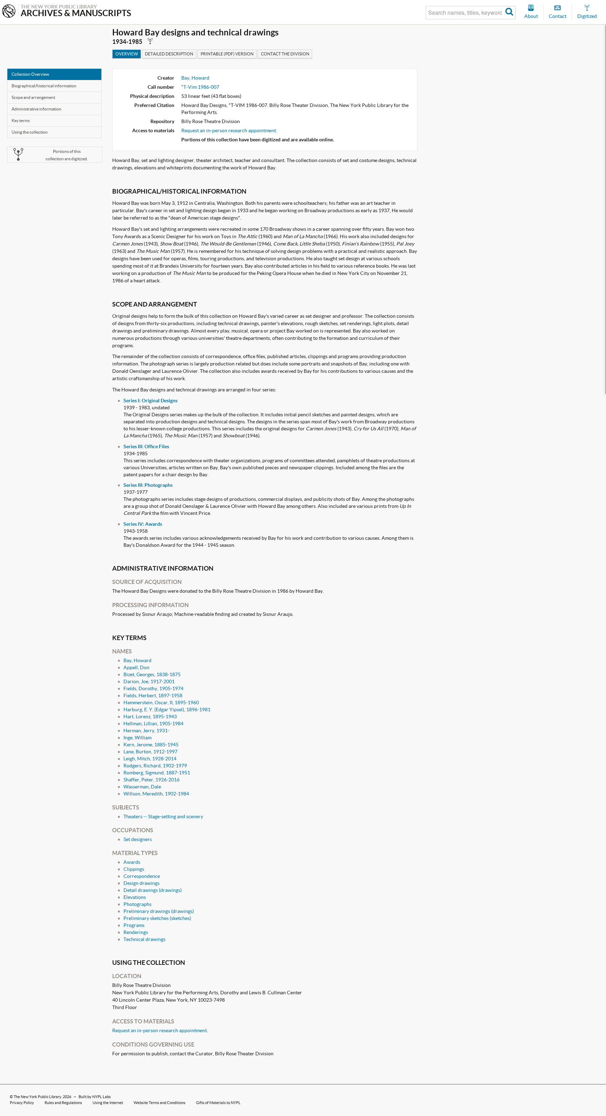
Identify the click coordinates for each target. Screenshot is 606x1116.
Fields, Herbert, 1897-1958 (152, 695)
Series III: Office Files (146, 446)
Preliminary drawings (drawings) (158, 911)
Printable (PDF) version (227, 54)
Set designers (137, 839)
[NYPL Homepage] (8, 11)
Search (509, 12)
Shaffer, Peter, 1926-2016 (151, 779)
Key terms (21, 120)
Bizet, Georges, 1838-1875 (152, 674)
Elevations (134, 897)
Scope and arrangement (33, 97)
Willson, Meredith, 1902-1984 (156, 793)
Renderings (135, 932)
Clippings (133, 869)
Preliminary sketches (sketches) (157, 918)
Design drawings (141, 883)
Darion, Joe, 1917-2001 (149, 681)
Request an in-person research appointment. (229, 130)
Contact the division (285, 54)
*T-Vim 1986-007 (200, 87)
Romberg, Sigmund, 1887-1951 (156, 772)
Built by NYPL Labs (95, 1097)
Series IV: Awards (142, 524)
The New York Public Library (37, 1097)
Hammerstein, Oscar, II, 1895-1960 (161, 702)
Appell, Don (136, 667)
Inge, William (137, 737)
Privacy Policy (22, 1103)
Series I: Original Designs (150, 400)
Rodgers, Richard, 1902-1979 (155, 765)
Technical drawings (144, 939)
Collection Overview (30, 74)
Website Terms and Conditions (160, 1103)
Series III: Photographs (148, 485)
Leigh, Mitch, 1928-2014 (149, 758)
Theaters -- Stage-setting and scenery (163, 816)
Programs (133, 925)
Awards (131, 862)
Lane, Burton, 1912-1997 (150, 751)
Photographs (137, 904)
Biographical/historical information (44, 85)
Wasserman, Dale (142, 786)
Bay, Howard (195, 78)
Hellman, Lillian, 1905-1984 (153, 723)
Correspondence (141, 876)
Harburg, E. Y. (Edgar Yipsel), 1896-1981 (166, 709)
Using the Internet (108, 1103)
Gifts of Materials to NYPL (218, 1103)
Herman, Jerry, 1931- (146, 730)
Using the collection (30, 132)
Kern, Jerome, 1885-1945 (151, 744)
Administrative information (36, 109)
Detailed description (169, 54)
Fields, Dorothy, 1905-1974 (153, 688)
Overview (126, 54)
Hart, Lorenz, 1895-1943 (150, 716)
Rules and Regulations (63, 1103)
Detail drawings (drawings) (152, 890)
